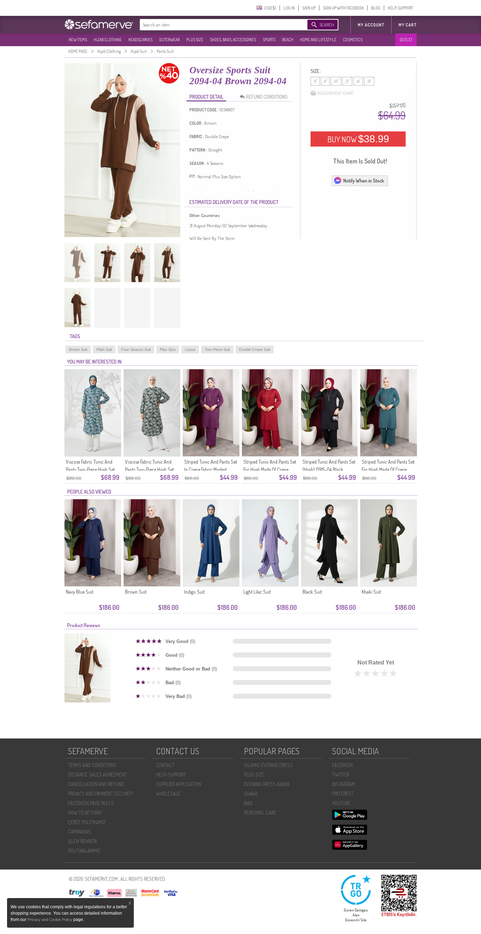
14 (358, 81)
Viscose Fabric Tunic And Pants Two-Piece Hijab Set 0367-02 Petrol (90, 469)
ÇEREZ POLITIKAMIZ (87, 822)
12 (347, 81)
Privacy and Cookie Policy (50, 919)
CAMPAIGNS (79, 832)
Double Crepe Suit (254, 349)
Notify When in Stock (363, 181)
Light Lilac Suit (257, 592)
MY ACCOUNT (371, 24)
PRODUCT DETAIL (206, 97)
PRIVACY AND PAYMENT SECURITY (100, 794)
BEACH (287, 39)
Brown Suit (78, 349)
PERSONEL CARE (260, 813)
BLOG (375, 8)
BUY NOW (358, 138)
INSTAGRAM (343, 784)
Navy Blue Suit (79, 592)
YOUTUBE (341, 803)
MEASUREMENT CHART (335, 93)
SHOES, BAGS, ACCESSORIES (233, 39)
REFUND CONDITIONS (267, 97)
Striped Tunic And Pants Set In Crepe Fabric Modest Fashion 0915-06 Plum (210, 469)
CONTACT (165, 765)
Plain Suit (104, 349)
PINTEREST (343, 794)
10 (336, 81)
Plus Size (168, 349)
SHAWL (251, 794)
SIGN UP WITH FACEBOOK (343, 8)
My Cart (408, 24)
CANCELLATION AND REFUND (96, 784)
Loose (190, 349)
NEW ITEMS (78, 39)
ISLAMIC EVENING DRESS (268, 765)
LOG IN (289, 8)
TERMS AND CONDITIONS (92, 765)
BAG (248, 803)
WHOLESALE (168, 794)
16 (369, 81)
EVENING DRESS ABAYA (267, 784)
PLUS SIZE (194, 39)
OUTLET (406, 39)
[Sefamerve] (100, 24)
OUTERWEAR (169, 39)
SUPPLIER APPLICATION (178, 784)
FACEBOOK (342, 765)
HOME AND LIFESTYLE (318, 39)
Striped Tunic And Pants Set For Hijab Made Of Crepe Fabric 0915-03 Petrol (388, 469)
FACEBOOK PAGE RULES (91, 803)
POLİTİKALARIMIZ (84, 851)
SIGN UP (309, 8)
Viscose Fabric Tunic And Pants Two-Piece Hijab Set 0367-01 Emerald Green (149, 469)
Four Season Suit (136, 349)
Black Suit (312, 592)
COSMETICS (352, 39)
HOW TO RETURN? (85, 813)
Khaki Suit (371, 592)
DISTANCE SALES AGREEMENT (97, 775)
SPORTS (269, 39)
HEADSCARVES (140, 39)
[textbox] (216, 24)
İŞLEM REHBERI (82, 841)
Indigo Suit (194, 592)
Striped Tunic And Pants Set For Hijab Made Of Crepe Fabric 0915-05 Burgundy (269, 469)
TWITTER (340, 775)
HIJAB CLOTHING (107, 39)
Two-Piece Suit (217, 349)
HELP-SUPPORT (400, 8)
